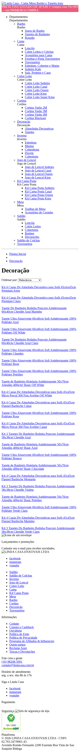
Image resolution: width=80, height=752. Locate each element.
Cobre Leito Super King (40, 97)
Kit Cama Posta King (38, 198)
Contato (14, 623)
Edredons (31, 142)
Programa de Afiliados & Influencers (31, 641)
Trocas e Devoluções (22, 651)
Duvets (29, 153)
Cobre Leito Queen (37, 90)
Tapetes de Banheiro (37, 34)
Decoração (23, 121)
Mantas (29, 146)
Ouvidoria (15, 630)
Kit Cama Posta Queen (39, 195)
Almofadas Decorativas (39, 128)
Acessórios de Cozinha (39, 212)
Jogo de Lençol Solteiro (39, 167)
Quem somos (17, 644)
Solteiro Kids (33, 69)
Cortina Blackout (35, 118)
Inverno (22, 135)
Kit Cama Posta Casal (38, 191)
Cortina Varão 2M (36, 107)
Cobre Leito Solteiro (37, 83)
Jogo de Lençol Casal (38, 170)
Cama (20, 41)
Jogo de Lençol (26, 160)
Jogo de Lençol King (38, 177)
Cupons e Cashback (21, 627)
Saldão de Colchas (28, 240)
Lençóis (30, 48)
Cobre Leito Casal (36, 86)
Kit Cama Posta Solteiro (39, 188)
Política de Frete (19, 634)
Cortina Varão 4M (36, 114)
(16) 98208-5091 (12, 661)
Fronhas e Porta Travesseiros (42, 58)
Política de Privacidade (23, 637)
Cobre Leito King (36, 93)
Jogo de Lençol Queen (39, 174)
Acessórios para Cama (38, 55)
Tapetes (29, 132)
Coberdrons (32, 149)
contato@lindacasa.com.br (18, 665)
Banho (21, 23)
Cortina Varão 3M (36, 111)
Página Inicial (17, 254)
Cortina (21, 100)
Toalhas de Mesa (35, 209)
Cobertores (31, 156)
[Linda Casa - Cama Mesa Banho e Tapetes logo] (32, 3)
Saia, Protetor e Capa (38, 72)
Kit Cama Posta (26, 181)
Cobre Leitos (33, 226)
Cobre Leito (24, 76)
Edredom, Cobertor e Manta (42, 65)
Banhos (29, 233)
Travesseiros (32, 62)
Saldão (21, 216)
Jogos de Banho (34, 30)
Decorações (32, 237)
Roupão (30, 37)
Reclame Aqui (18, 648)
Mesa (20, 202)
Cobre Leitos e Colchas (39, 51)
